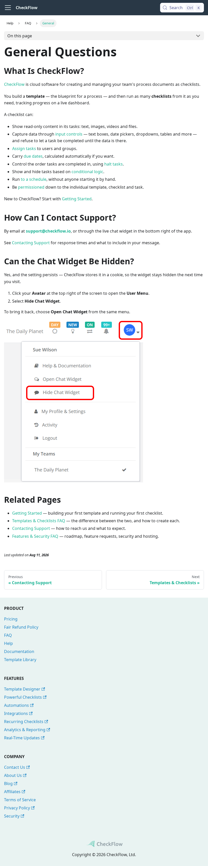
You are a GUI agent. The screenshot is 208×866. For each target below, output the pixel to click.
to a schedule (33, 179)
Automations (16, 705)
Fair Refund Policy (21, 627)
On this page (19, 36)
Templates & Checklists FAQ (38, 521)
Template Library (20, 659)
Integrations (16, 713)
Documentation (19, 651)
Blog (8, 783)
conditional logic (87, 171)
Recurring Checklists (23, 721)
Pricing (11, 619)
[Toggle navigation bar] (8, 7)
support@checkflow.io (48, 231)
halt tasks (113, 164)
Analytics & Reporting (24, 729)
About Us (13, 775)
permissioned (31, 187)
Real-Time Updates (22, 738)
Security (12, 816)
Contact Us (14, 767)
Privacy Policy (17, 808)
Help (8, 643)
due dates (33, 156)
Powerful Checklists (23, 697)
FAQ (8, 635)
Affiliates (12, 791)
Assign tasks (24, 148)
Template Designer (22, 689)
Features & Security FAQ (35, 536)
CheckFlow (14, 84)
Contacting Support (31, 243)
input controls (68, 134)
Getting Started (77, 199)
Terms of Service (20, 800)
